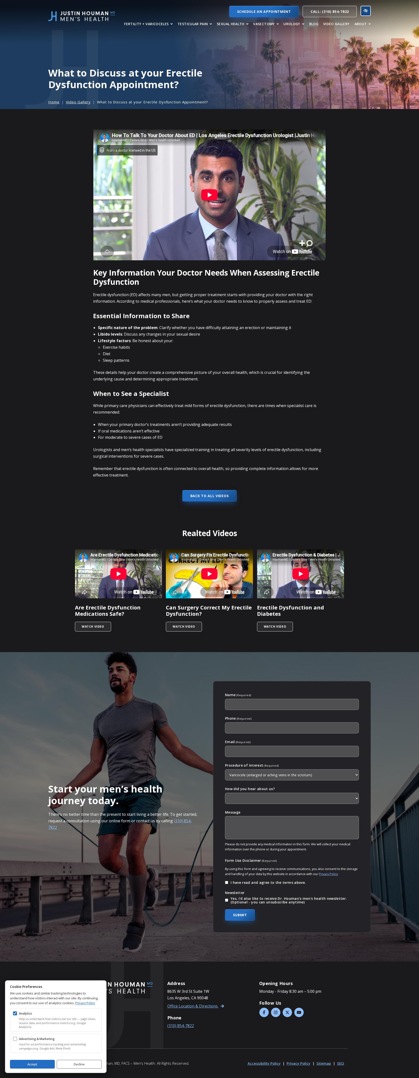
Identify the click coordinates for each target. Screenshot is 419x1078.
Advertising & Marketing (37, 1039)
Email (237, 742)
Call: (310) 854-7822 (330, 11)
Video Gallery (78, 102)
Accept (32, 1064)
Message (232, 812)
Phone (238, 718)
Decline (79, 1064)
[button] (148, 24)
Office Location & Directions (193, 1006)
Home (54, 102)
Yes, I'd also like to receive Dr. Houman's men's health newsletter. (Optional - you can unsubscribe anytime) (289, 900)
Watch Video (96, 626)
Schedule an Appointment (264, 11)
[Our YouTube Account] (299, 1012)
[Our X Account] (287, 1012)
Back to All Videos (209, 495)
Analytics (25, 1013)
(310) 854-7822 (180, 1025)
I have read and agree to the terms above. (268, 882)
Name (238, 695)
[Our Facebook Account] (264, 1012)
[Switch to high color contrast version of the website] (366, 11)
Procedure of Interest (252, 765)
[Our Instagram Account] (276, 1012)
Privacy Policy (328, 874)
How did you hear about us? (250, 789)
